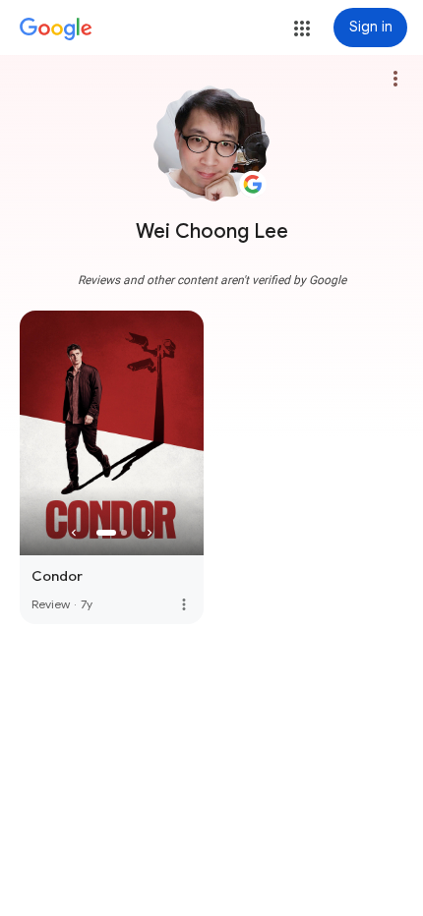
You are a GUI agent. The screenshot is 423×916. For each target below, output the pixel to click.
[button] (302, 28)
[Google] (56, 29)
